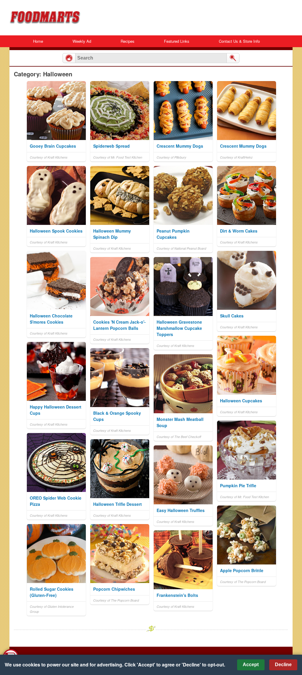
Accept (251, 664)
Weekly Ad (82, 41)
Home (38, 41)
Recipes (127, 41)
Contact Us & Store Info (239, 41)
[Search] (232, 58)
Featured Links (176, 41)
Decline (283, 664)
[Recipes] (69, 58)
